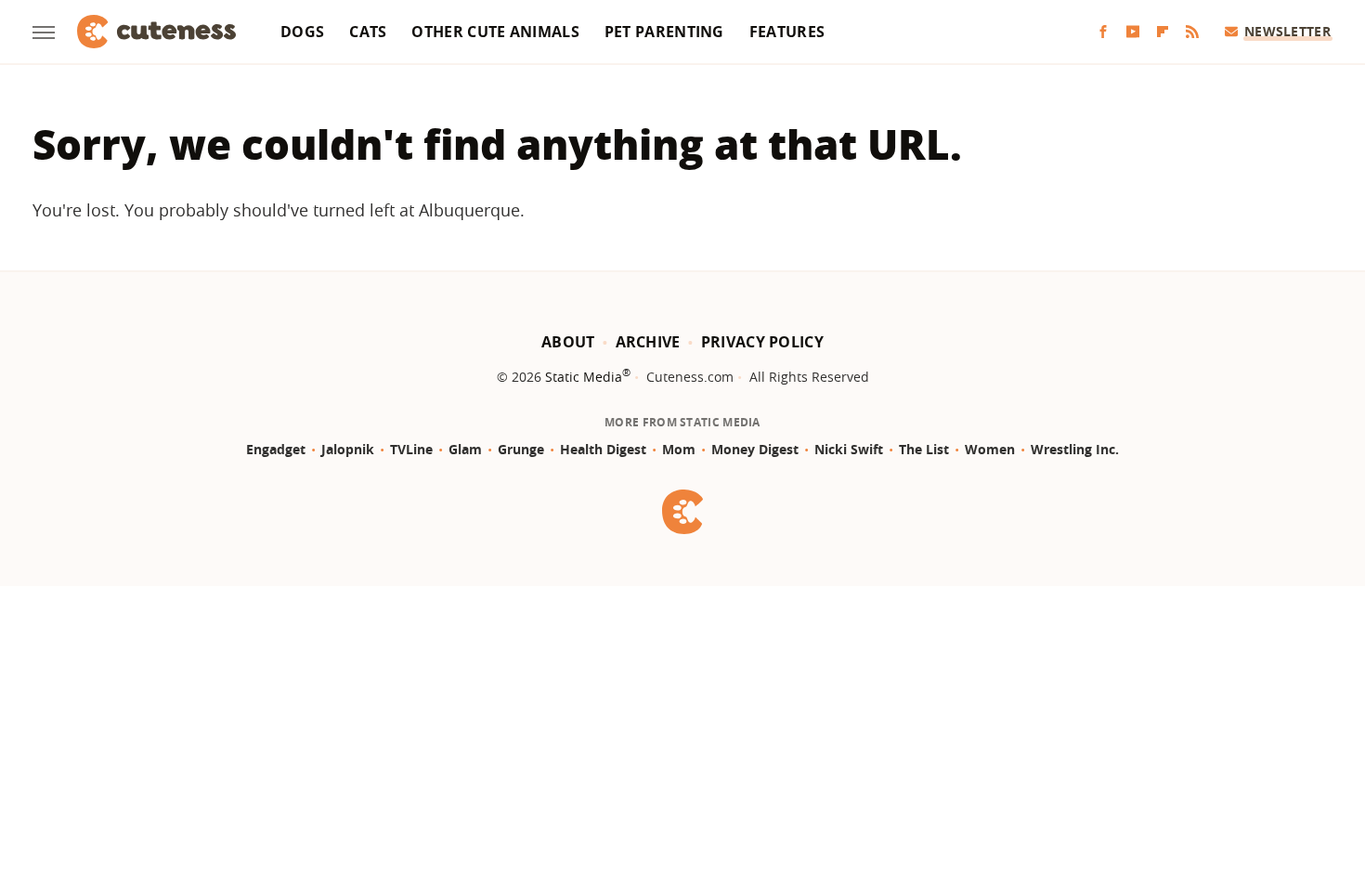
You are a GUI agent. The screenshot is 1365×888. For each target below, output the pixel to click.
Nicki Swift (848, 449)
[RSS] (1192, 32)
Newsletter (1287, 31)
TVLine (411, 449)
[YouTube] (1133, 32)
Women (990, 449)
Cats (367, 31)
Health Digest (603, 449)
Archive (648, 342)
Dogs (302, 31)
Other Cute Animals (494, 31)
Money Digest (755, 449)
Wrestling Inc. (1075, 449)
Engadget (276, 449)
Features (787, 31)
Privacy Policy (762, 342)
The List (924, 449)
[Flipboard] (1162, 32)
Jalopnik (347, 449)
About (568, 342)
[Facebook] (1103, 32)
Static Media (583, 376)
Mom (679, 449)
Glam (465, 449)
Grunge (521, 449)
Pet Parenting (664, 31)
